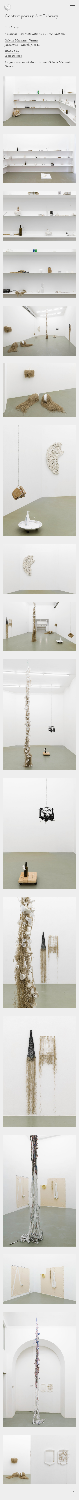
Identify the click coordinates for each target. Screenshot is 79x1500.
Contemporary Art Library (31, 16)
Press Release (13, 55)
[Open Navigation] (72, 5)
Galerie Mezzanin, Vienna (21, 40)
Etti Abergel (13, 27)
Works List (12, 51)
